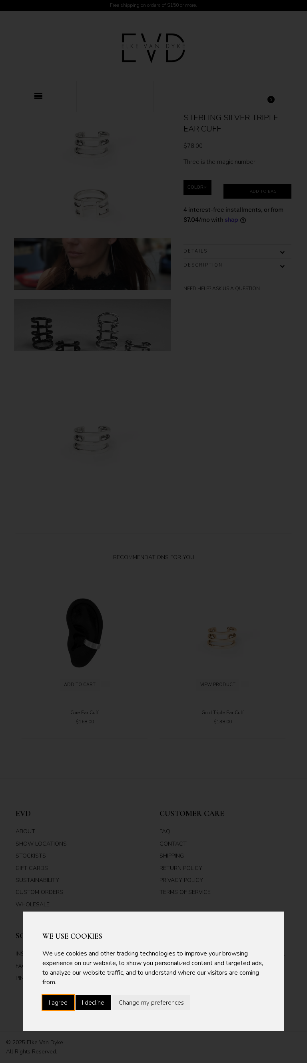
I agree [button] (58, 1003)
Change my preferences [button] (151, 1003)
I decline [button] (93, 1003)
